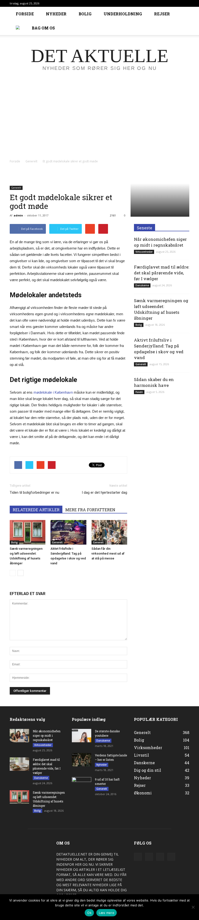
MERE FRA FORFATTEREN (90, 509)
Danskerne (142, 285)
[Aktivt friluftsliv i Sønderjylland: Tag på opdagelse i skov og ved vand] (68, 532)
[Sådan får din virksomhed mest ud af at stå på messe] (109, 532)
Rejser (162, 13)
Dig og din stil (147, 770)
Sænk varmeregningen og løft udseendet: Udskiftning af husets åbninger (161, 309)
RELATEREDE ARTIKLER (36, 509)
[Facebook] (138, 857)
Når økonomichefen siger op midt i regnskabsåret (160, 242)
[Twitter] (160, 857)
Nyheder (56, 13)
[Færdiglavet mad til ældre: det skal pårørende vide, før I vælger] (19, 764)
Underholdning (123, 13)
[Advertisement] (99, 120)
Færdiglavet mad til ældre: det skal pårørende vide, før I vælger (161, 272)
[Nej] (193, 907)
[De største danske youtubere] (81, 735)
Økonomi (143, 792)
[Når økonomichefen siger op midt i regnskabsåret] (19, 735)
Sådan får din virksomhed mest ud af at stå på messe (107, 553)
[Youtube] (171, 857)
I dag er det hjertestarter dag (104, 492)
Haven (139, 392)
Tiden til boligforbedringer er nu (34, 492)
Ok (89, 913)
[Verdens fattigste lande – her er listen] (81, 759)
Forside (25, 13)
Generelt (16, 187)
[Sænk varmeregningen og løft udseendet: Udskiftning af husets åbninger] (27, 532)
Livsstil (141, 755)
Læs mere (106, 913)
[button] (183, 21)
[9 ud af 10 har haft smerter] (81, 784)
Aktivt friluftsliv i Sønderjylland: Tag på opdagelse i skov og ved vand (158, 348)
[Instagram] (149, 857)
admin (18, 215)
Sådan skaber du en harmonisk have (154, 382)
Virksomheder (144, 251)
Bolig (85, 13)
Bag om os (43, 27)
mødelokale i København (53, 392)
